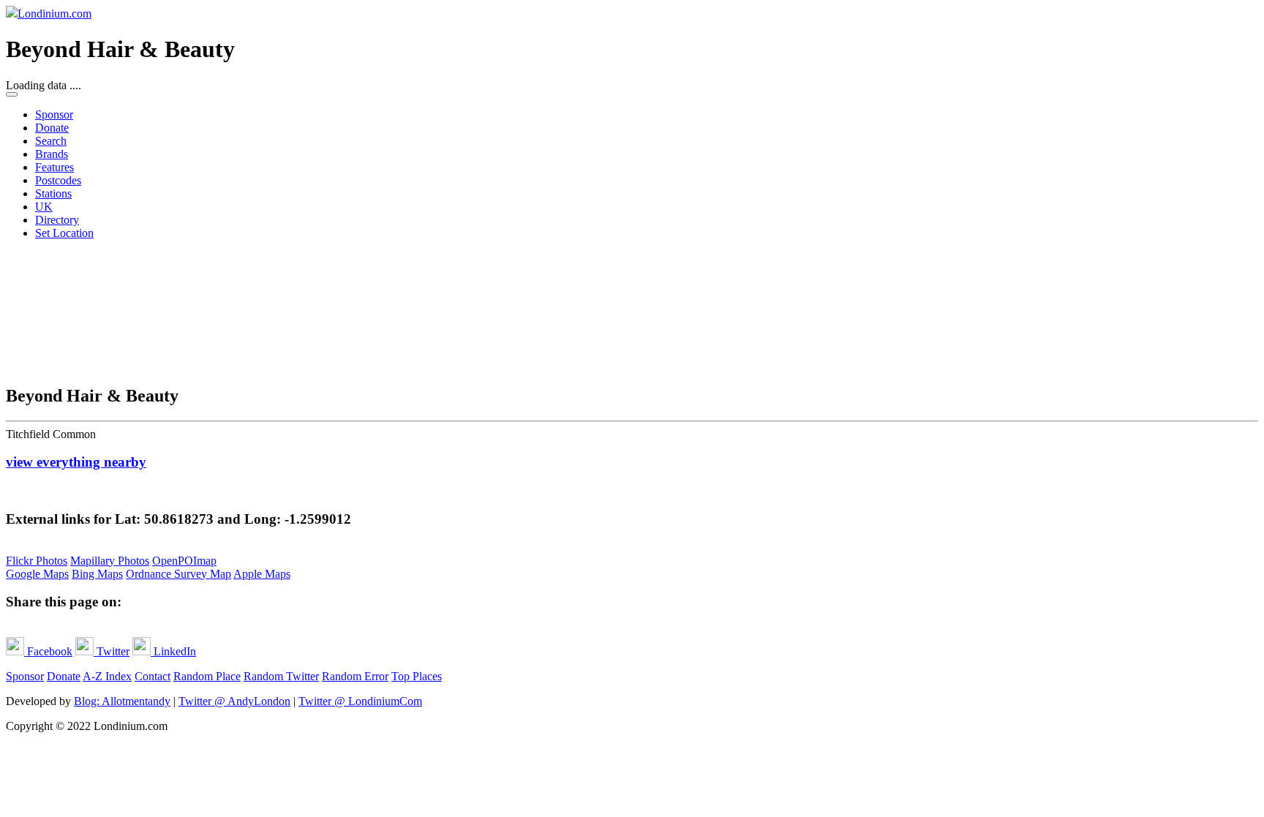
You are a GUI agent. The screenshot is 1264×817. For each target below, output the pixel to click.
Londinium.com (54, 13)
